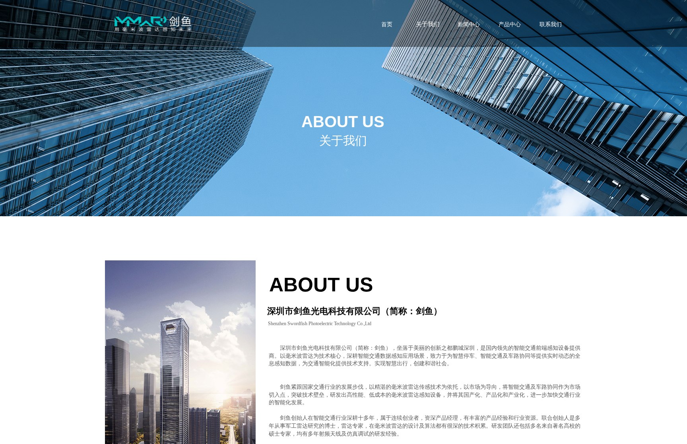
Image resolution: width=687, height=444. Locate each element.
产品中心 (510, 24)
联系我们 (551, 24)
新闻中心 (469, 24)
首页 (386, 24)
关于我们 (428, 24)
